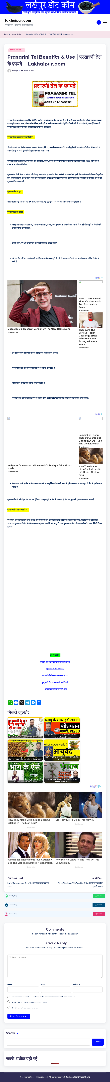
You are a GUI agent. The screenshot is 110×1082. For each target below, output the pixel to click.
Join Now (99, 896)
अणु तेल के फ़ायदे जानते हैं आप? (55, 689)
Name (10, 985)
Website (76, 985)
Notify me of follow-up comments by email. (30, 1002)
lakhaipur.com (18, 20)
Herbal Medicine (17, 50)
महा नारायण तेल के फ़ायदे (55, 669)
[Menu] (104, 22)
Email (44, 985)
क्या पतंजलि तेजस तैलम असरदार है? (55, 676)
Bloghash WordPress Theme (78, 1077)
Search (10, 1034)
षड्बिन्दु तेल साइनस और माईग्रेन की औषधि (55, 662)
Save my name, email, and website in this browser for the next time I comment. (43, 997)
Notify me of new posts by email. (25, 1008)
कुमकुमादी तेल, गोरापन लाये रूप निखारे (55, 683)
